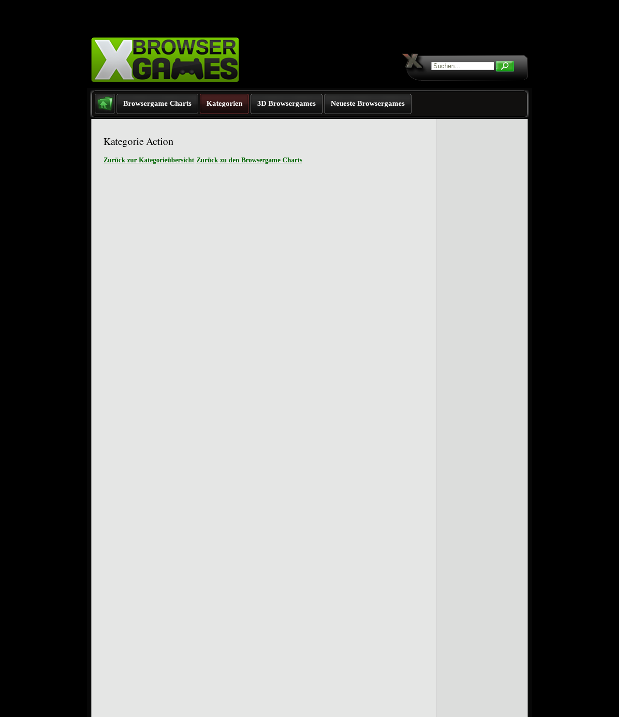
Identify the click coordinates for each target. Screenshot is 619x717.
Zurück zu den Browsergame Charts (249, 160)
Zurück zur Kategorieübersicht (148, 160)
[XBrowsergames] (183, 85)
